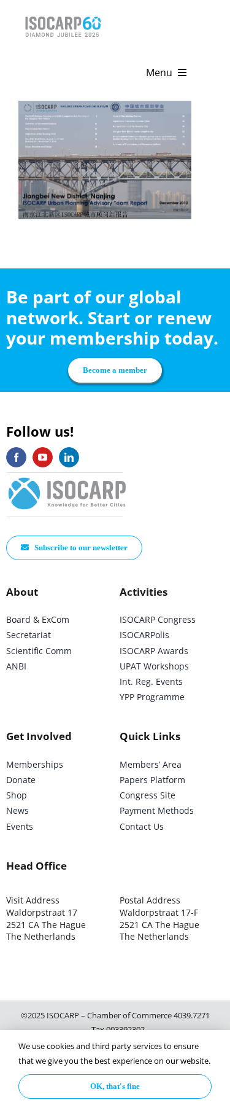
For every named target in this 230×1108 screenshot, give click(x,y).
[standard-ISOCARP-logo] (67, 478)
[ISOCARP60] (62, 14)
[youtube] (43, 457)
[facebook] (16, 457)
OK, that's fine (115, 1086)
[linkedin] (69, 457)
